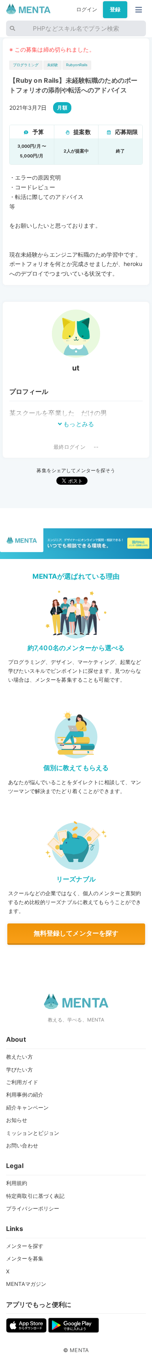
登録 (115, 9)
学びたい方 (19, 1069)
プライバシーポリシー (32, 1208)
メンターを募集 (24, 1258)
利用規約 (17, 1183)
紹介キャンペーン (27, 1107)
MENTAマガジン (26, 1284)
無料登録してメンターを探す (76, 933)
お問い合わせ (22, 1145)
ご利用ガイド (22, 1082)
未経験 (52, 65)
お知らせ (17, 1120)
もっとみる (78, 424)
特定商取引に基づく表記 (35, 1196)
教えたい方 (19, 1056)
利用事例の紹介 (24, 1094)
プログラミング (26, 65)
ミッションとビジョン (32, 1133)
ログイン (87, 9)
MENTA (79, 1350)
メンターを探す (24, 1246)
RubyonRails (77, 65)
